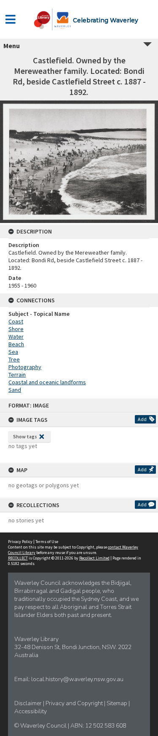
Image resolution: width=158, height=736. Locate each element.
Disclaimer (28, 703)
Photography (24, 367)
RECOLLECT (18, 558)
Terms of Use (46, 541)
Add (142, 419)
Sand (14, 390)
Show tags (25, 436)
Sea (13, 352)
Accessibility (30, 711)
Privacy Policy (20, 541)
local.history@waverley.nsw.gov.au (77, 679)
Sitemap (118, 703)
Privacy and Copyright (75, 703)
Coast (15, 321)
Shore (16, 329)
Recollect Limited (94, 558)
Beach (16, 344)
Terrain (17, 374)
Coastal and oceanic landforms (47, 382)
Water (16, 336)
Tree (14, 359)
